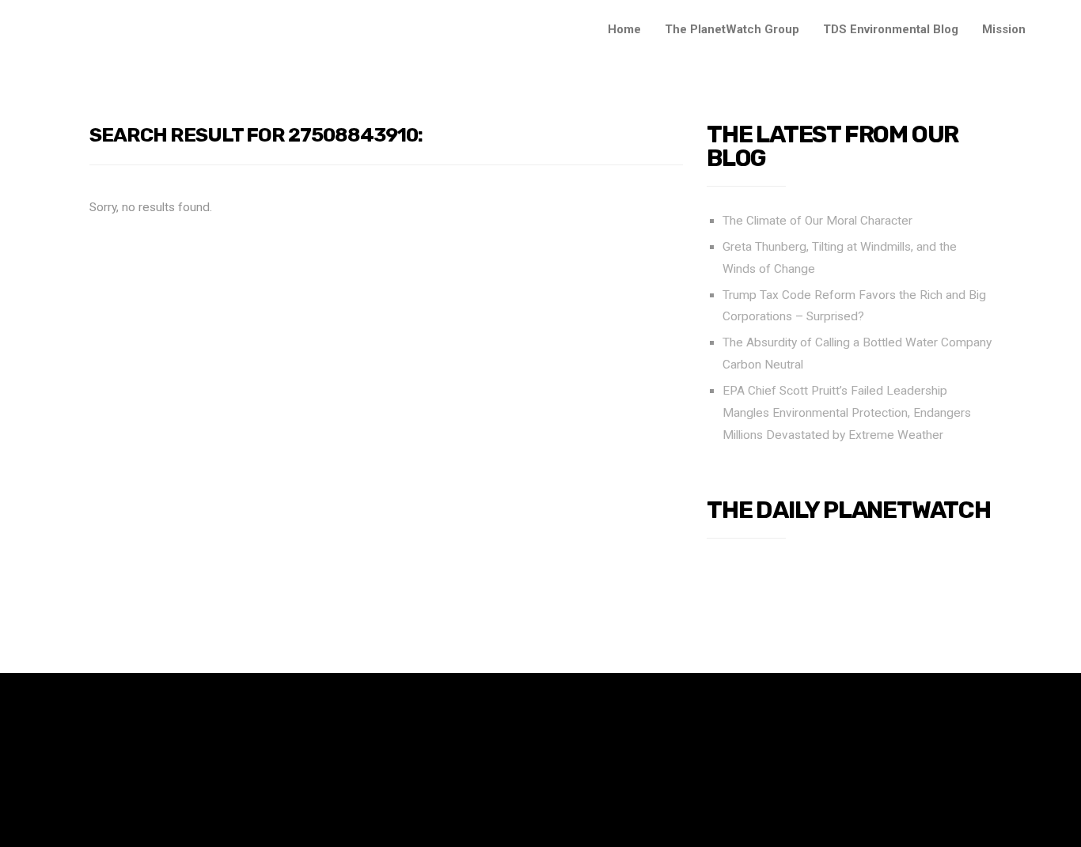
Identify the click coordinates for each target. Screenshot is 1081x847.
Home (624, 29)
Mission (1004, 29)
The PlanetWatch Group (732, 29)
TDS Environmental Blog (890, 29)
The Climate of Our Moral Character (817, 221)
